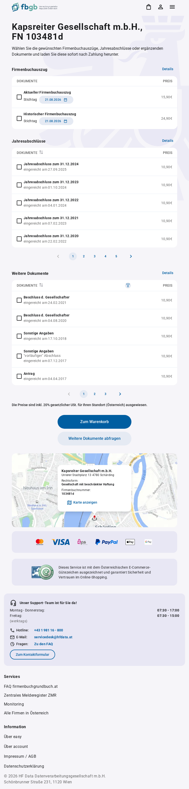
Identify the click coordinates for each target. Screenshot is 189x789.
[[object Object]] (128, 285)
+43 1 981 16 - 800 (48, 630)
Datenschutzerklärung (24, 766)
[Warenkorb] (149, 7)
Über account (16, 746)
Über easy (13, 736)
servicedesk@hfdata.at (53, 637)
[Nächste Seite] (131, 256)
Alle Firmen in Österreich (26, 713)
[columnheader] (76, 153)
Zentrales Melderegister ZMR (30, 695)
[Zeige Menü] (172, 7)
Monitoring (14, 704)
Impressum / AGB (20, 756)
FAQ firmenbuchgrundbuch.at (31, 686)
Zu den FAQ (43, 644)
